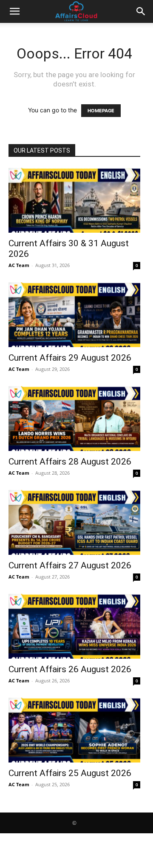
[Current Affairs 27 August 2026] (74, 522)
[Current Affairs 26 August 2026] (74, 626)
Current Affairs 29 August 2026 (69, 358)
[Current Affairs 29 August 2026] (74, 314)
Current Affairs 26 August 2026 (69, 669)
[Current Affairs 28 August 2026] (74, 418)
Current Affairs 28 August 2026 (69, 461)
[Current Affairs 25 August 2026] (74, 730)
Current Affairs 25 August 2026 (69, 773)
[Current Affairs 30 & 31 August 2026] (74, 200)
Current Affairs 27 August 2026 (69, 565)
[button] (14, 11)
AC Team (18, 265)
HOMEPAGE (101, 111)
